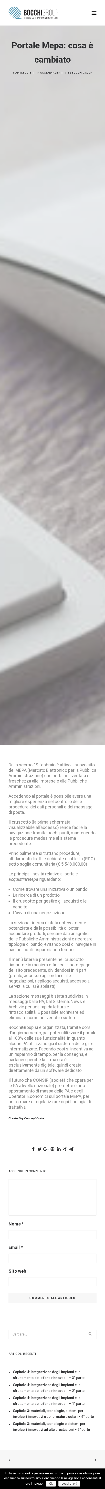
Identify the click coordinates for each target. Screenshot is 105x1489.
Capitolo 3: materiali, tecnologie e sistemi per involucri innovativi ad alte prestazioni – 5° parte (51, 1427)
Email (16, 1247)
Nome (16, 1223)
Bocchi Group (82, 72)
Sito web (17, 1271)
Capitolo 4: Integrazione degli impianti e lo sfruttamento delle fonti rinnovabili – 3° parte (48, 1375)
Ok (51, 1483)
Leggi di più (69, 1483)
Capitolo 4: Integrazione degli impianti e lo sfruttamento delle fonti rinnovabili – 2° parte (48, 1388)
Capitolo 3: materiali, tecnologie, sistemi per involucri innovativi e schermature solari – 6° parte (53, 1414)
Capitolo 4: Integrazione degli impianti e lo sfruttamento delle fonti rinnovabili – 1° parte (48, 1401)
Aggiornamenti (51, 72)
